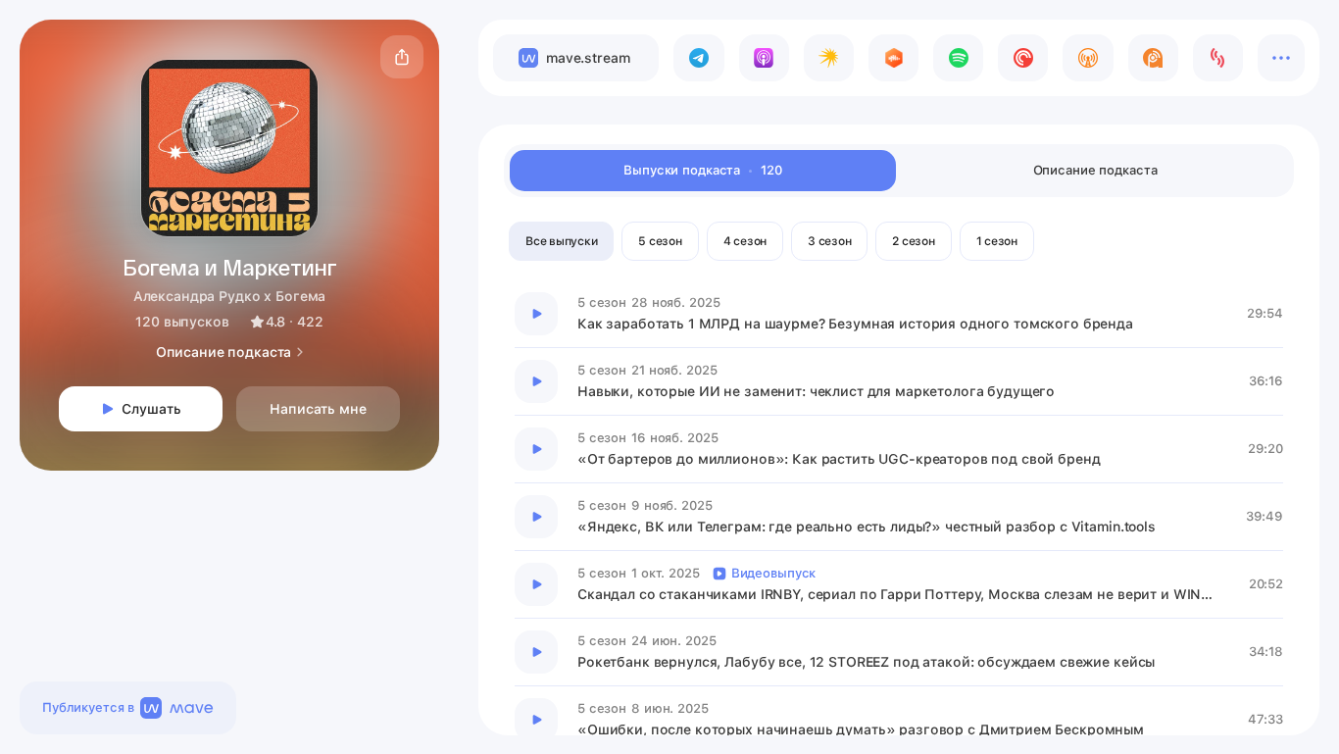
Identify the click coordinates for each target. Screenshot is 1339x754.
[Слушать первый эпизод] (536, 313)
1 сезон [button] (996, 241)
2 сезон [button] (913, 241)
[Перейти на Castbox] (893, 57)
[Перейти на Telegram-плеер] (698, 57)
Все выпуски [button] (561, 241)
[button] (401, 56)
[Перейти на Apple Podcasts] (764, 57)
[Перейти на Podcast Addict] (1153, 57)
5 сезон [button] (659, 241)
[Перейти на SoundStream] (1218, 57)
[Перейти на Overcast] (1088, 57)
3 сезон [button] (829, 241)
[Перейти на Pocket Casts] (1023, 57)
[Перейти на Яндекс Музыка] (829, 57)
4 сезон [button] (745, 241)
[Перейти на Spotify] (958, 57)
